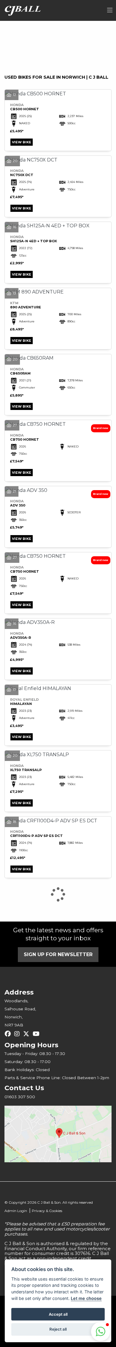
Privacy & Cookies (47, 1210)
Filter (94, 30)
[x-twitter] (27, 1034)
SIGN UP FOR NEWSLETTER (58, 954)
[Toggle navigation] (110, 10)
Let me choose (86, 1298)
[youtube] (37, 1034)
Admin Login (15, 1210)
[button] (100, 1331)
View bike (21, 142)
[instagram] (18, 1034)
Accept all (58, 1314)
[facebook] (9, 1034)
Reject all (58, 1329)
